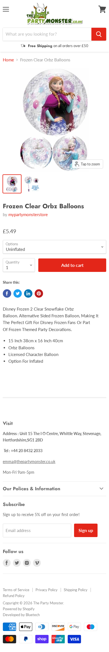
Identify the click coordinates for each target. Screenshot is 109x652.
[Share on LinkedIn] (28, 293)
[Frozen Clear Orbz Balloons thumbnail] (32, 184)
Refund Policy (14, 595)
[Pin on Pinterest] (39, 293)
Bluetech (33, 614)
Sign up (86, 530)
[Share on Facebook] (7, 293)
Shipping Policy (75, 590)
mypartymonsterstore (28, 214)
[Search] (98, 34)
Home (8, 59)
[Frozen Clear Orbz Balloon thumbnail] (12, 184)
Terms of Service (16, 590)
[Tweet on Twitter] (17, 293)
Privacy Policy (46, 590)
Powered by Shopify (19, 609)
